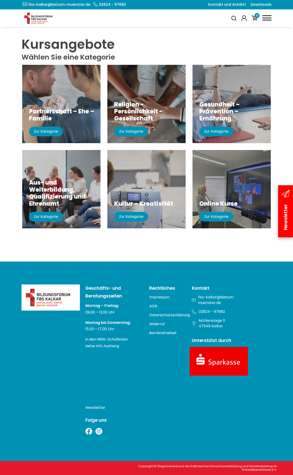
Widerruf (157, 324)
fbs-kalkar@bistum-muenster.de (59, 4)
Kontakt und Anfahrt (227, 4)
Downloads (261, 4)
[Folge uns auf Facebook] (88, 431)
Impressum (159, 297)
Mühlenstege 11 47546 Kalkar (212, 323)
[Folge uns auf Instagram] (98, 431)
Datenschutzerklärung (169, 315)
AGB (153, 306)
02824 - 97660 (112, 4)
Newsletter (95, 407)
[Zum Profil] (244, 18)
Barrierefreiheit (163, 333)
